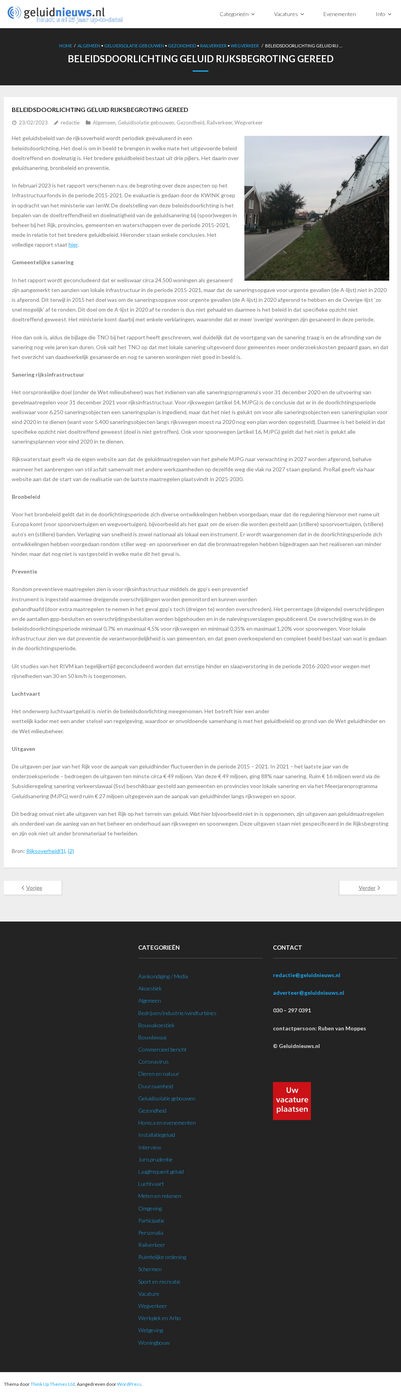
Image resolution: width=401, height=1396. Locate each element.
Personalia (150, 1232)
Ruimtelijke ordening (162, 1257)
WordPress (129, 1384)
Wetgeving (150, 1330)
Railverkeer (213, 45)
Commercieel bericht (162, 1049)
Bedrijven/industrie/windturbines (177, 1013)
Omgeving (150, 1208)
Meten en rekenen (159, 1195)
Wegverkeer (245, 45)
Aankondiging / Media (163, 976)
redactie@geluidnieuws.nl (306, 975)
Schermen (150, 1269)
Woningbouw (154, 1342)
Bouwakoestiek (156, 1025)
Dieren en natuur (158, 1073)
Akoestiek (150, 988)
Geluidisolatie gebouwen (134, 45)
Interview (149, 1147)
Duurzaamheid (155, 1086)
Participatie (151, 1220)
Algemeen (89, 45)
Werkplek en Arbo (159, 1318)
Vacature (148, 1293)
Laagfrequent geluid (161, 1171)
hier (73, 244)
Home (65, 45)
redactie (70, 122)
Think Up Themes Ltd (53, 1384)
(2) (71, 851)
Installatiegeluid (156, 1134)
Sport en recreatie (159, 1281)
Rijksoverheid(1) (45, 851)
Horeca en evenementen (167, 1122)
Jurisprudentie (155, 1159)
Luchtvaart (151, 1183)
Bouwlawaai (152, 1037)
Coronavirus (153, 1061)
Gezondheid (182, 45)
